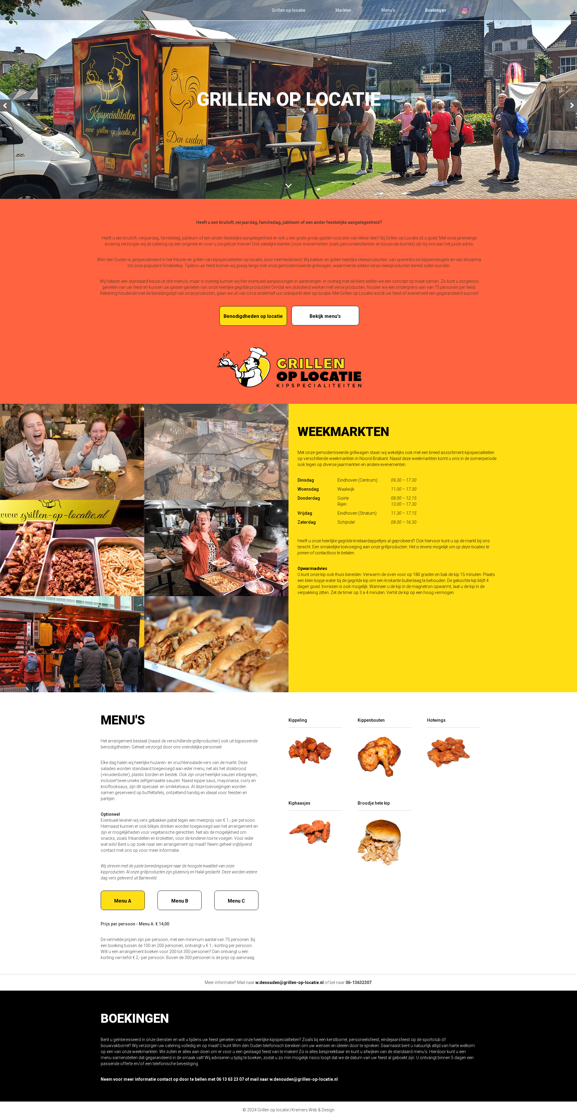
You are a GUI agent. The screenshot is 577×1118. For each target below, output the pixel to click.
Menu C (236, 901)
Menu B (179, 901)
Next (571, 105)
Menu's (388, 10)
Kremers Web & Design (313, 1109)
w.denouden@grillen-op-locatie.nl (289, 982)
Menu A (122, 901)
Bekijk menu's (325, 316)
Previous (5, 105)
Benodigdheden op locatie (253, 316)
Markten (343, 10)
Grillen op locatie (288, 10)
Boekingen (435, 10)
